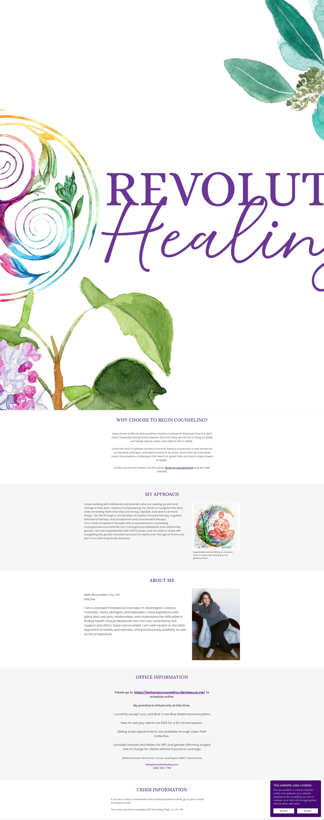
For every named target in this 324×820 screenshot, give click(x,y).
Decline (284, 811)
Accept (307, 811)
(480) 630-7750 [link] (162, 768)
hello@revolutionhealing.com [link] (162, 764)
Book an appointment (179, 467)
